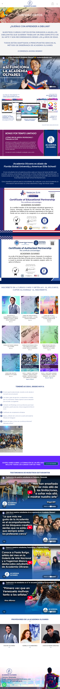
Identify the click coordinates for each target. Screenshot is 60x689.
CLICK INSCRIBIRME (51, 463)
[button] (4, 685)
